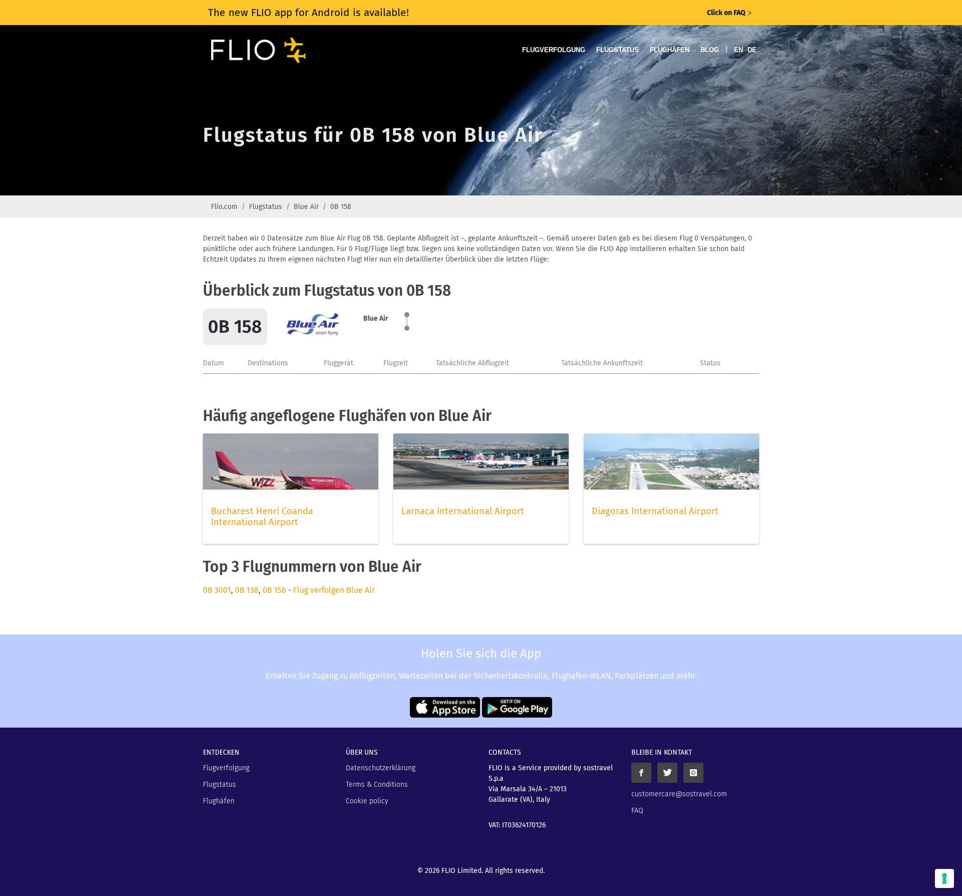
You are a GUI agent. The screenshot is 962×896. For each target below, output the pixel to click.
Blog (709, 50)
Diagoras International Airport (655, 511)
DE (752, 50)
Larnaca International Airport (462, 511)
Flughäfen (669, 50)
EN (738, 50)
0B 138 (247, 590)
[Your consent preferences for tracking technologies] (944, 878)
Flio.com (224, 206)
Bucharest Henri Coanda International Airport (262, 517)
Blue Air (306, 206)
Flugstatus (617, 50)
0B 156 (274, 590)
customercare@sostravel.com (679, 794)
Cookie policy (367, 801)
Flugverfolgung (553, 50)
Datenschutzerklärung (380, 768)
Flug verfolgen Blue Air (334, 590)
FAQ (637, 810)
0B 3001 (217, 590)
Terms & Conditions (377, 784)
